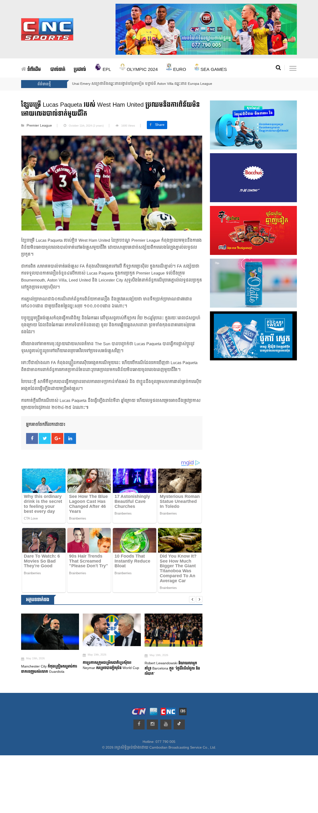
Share (159, 125)
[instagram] (152, 724)
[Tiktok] (179, 724)
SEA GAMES (213, 69)
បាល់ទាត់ (57, 69)
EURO (179, 69)
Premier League (39, 125)
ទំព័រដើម (33, 69)
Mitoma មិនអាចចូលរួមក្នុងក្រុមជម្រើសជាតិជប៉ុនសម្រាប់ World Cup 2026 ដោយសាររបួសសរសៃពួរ (173, 670)
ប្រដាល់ (80, 69)
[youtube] (165, 724)
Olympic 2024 (141, 69)
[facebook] (139, 724)
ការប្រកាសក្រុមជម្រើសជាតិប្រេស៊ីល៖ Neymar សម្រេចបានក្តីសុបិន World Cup (50, 665)
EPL (106, 69)
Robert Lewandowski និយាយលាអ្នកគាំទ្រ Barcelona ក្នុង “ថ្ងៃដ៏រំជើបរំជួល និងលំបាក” (110, 668)
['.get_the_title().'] (50, 630)
